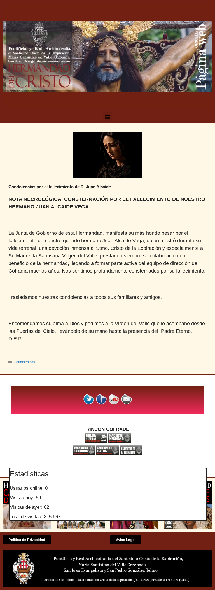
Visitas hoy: (23, 497)
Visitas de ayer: (27, 507)
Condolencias (24, 362)
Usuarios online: (27, 488)
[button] (107, 116)
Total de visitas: (27, 516)
